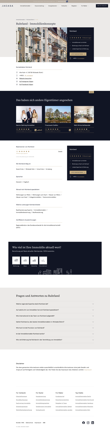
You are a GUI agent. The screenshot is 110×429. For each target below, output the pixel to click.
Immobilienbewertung (43, 400)
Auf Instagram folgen (26, 81)
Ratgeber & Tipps (61, 403)
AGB (44, 422)
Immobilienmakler (20, 19)
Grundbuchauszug (22, 400)
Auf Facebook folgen (26, 84)
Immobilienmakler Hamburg (84, 403)
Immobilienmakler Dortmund (84, 400)
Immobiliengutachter (42, 403)
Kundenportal (60, 396)
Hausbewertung (41, 396)
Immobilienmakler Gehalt (64, 406)
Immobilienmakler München (84, 406)
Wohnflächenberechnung (24, 410)
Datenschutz (29, 422)
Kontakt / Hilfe (20, 422)
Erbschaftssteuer (21, 396)
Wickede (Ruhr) (30, 19)
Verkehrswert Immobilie (43, 406)
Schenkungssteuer (22, 406)
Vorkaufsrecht (40, 410)
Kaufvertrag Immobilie (23, 403)
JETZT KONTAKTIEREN (77, 54)
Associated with (62, 1)
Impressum (88, 370)
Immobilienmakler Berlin (83, 396)
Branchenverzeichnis (62, 400)
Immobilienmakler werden (64, 410)
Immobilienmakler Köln (82, 410)
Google (60, 151)
